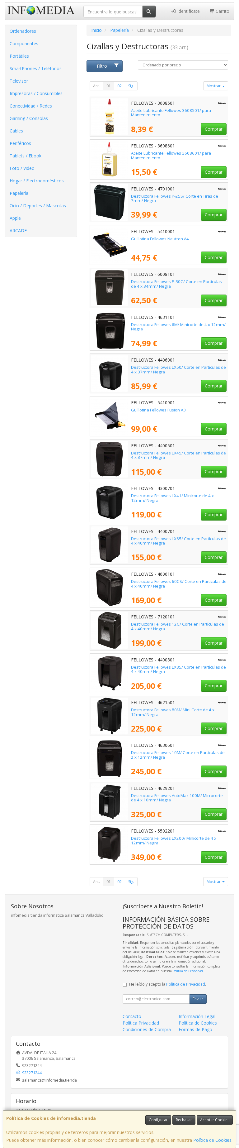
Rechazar (184, 1119)
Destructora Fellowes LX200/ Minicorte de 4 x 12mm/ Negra (173, 840)
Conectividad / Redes (31, 106)
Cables (16, 131)
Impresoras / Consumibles (36, 93)
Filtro (102, 66)
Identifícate (188, 11)
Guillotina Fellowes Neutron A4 (160, 239)
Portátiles (19, 56)
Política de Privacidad (188, 971)
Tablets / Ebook (25, 156)
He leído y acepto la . (167, 984)
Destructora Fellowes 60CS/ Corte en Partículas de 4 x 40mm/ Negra (179, 584)
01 (108, 86)
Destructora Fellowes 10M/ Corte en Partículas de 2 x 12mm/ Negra (178, 755)
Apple (15, 218)
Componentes (24, 43)
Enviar (198, 998)
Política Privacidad (141, 1023)
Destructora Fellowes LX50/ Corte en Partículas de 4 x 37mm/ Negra (178, 369)
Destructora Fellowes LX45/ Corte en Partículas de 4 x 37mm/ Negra (178, 455)
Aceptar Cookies (214, 1119)
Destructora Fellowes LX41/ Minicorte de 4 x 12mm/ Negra (172, 498)
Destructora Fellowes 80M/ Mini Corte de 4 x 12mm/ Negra (172, 712)
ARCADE (18, 230)
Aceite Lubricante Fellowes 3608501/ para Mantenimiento (171, 113)
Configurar (158, 1119)
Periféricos (20, 143)
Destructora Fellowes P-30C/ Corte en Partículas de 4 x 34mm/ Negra (176, 284)
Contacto (132, 1016)
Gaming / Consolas (29, 118)
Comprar (214, 129)
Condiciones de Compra (147, 1029)
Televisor (19, 81)
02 (119, 86)
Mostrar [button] (214, 86)
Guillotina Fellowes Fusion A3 (158, 410)
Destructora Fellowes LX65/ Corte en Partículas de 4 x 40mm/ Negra (178, 541)
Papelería (19, 193)
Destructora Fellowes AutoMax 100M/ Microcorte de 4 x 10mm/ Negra (177, 798)
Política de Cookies (212, 1140)
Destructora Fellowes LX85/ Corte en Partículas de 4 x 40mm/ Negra (178, 669)
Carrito (221, 11)
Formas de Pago (195, 1029)
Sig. (131, 86)
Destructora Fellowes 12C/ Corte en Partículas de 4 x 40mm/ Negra (177, 626)
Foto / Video (22, 168)
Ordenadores (23, 31)
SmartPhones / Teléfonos (36, 68)
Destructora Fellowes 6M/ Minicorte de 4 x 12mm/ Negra (178, 327)
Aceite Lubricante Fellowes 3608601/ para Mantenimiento (171, 155)
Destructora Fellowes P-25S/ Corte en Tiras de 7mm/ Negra (174, 198)
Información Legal (197, 1016)
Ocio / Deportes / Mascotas (38, 206)
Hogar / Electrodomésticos (37, 181)
